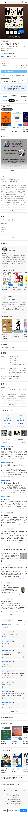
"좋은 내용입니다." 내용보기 (14, 519)
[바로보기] (4, 433)
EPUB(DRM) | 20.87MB (15, 376)
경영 (13, 348)
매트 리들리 (3, 49)
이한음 (10, 49)
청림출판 (3, 50)
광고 (16, 804)
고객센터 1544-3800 (9, 794)
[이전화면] (2, 2)
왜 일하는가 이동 (17, 736)
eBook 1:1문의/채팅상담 (13, 797)
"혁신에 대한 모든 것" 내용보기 (14, 453)
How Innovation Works (9, 53)
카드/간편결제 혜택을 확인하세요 (17, 75)
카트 (26, 2)
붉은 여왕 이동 (18, 282)
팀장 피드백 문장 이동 (17, 763)
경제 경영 (8, 348)
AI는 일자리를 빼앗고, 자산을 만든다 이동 (6, 764)
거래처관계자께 (18, 803)
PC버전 (8, 803)
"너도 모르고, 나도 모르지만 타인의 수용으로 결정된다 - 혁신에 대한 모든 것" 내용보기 (14, 536)
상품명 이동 (6, 122)
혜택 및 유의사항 (7, 426)
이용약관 (6, 801)
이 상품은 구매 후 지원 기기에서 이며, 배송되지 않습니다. (15, 88)
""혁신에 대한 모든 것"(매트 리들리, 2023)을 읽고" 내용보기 (14, 554)
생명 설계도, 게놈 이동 (7, 282)
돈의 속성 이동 (6, 736)
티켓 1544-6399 (19, 794)
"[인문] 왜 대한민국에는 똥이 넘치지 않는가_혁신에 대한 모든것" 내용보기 (14, 572)
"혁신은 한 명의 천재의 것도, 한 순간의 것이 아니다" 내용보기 (14, 470)
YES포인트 (3, 66)
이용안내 (3, 358)
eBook (3, 348)
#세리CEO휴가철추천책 (7, 109)
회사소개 (12, 803)
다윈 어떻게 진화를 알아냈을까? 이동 (7, 329)
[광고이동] (22, 2)
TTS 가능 (12, 363)
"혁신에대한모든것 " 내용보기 (14, 589)
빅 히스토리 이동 (18, 329)
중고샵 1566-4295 (14, 795)
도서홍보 (12, 804)
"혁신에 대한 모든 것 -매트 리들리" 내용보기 (14, 487)
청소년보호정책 (20, 801)
